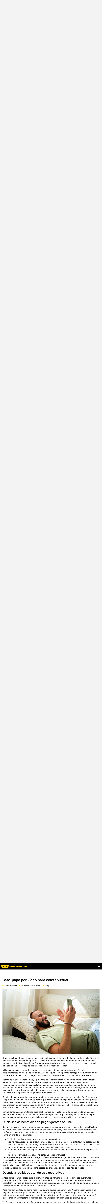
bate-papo (61, 1075)
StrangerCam (18, 966)
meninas (11, 1144)
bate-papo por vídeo (27, 1102)
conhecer (20, 1060)
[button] (99, 966)
